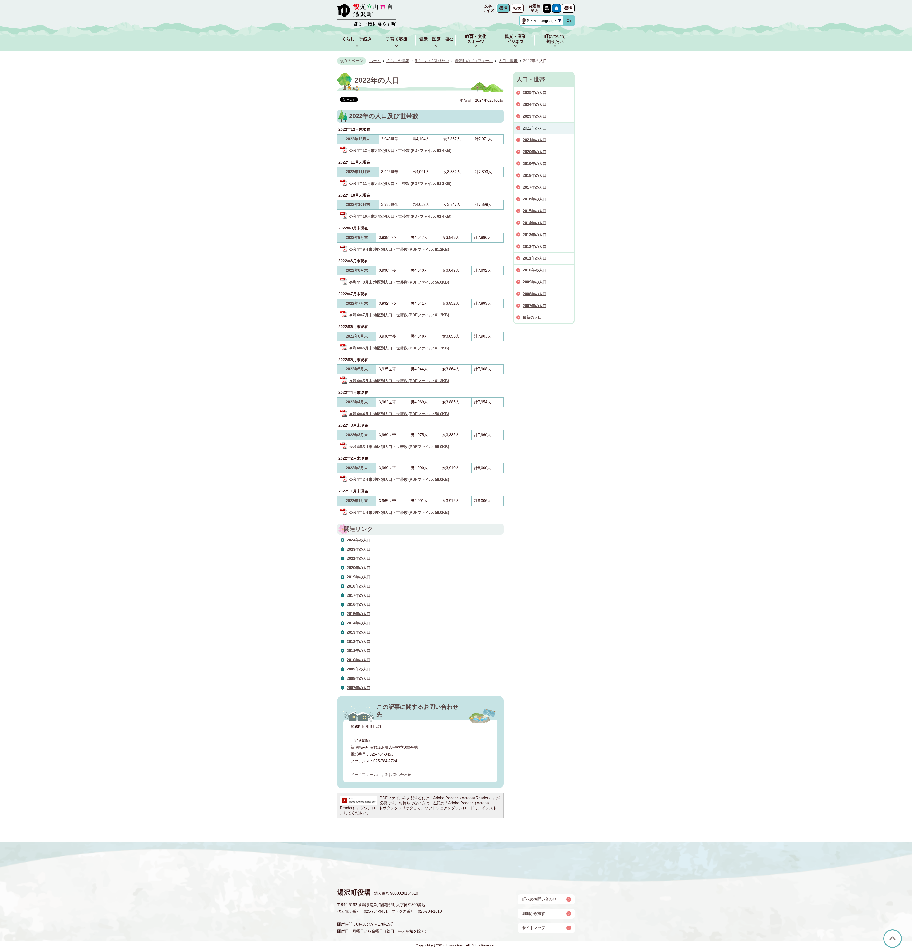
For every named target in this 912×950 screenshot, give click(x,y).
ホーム (375, 61)
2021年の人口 (358, 558)
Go (569, 21)
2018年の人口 (358, 586)
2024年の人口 (358, 540)
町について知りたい (432, 61)
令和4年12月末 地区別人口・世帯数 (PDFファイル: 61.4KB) (400, 151)
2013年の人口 (358, 632)
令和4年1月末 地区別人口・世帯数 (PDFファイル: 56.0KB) (399, 513)
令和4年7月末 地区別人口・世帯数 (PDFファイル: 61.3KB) (399, 315)
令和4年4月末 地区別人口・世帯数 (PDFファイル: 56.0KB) (399, 414)
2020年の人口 (358, 568)
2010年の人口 (358, 660)
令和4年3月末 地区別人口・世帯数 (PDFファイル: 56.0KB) (399, 447)
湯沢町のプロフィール (474, 61)
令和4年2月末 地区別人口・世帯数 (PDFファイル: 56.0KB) (399, 479)
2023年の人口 (358, 549)
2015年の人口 (358, 614)
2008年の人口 (358, 678)
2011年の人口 (358, 651)
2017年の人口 (358, 595)
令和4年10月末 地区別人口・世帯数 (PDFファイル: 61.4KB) (400, 216)
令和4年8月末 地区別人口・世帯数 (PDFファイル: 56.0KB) (399, 282)
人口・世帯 (508, 61)
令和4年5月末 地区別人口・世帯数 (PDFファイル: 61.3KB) (399, 381)
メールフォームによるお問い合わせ (381, 775)
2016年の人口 (358, 605)
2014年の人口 (358, 623)
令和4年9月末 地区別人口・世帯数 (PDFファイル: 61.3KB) (399, 249)
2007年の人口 (358, 688)
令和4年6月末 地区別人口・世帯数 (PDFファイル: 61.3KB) (399, 348)
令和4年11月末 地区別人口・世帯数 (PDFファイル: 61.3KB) (400, 184)
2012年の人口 (358, 642)
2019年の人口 (358, 577)
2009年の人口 (358, 669)
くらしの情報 (397, 61)
